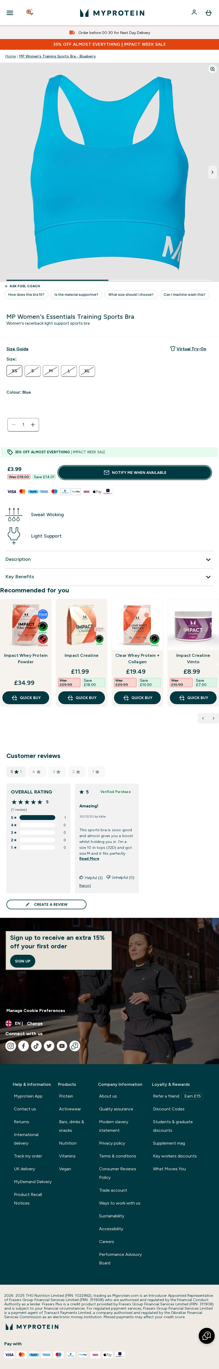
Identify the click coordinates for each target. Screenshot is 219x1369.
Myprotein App (28, 1096)
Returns (21, 1121)
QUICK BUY (30, 698)
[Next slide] (218, 665)
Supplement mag (169, 1143)
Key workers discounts (175, 1156)
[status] (23, 424)
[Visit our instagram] (10, 1046)
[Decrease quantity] (13, 424)
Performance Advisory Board (120, 1258)
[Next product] (213, 718)
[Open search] (30, 13)
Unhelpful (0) (123, 877)
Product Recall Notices (28, 1198)
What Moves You (169, 1169)
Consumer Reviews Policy (117, 1173)
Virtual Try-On (191, 349)
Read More (89, 858)
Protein (66, 1096)
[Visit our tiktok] (36, 1046)
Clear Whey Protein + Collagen (137, 658)
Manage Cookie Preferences (35, 1010)
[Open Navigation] (10, 13)
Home (10, 56)
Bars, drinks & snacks (71, 1126)
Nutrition (68, 1143)
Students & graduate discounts (173, 1126)
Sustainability (111, 1216)
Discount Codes (169, 1109)
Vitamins (67, 1156)
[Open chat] (74, 1046)
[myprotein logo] (112, 13)
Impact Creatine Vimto (193, 658)
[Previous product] (203, 718)
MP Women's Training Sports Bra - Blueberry (57, 56)
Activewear (70, 1109)
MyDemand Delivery (33, 1181)
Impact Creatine (82, 655)
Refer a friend (177, 1096)
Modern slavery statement (113, 1126)
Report (85, 885)
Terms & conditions (117, 1156)
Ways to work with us (119, 1203)
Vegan (65, 1169)
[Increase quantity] (33, 424)
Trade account (113, 1190)
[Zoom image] (212, 69)
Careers (106, 1241)
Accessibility (111, 1228)
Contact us (25, 1109)
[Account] (195, 13)
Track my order (28, 1156)
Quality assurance (116, 1109)
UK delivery (24, 1169)
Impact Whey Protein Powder (26, 658)
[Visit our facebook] (23, 1046)
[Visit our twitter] (49, 1046)
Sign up (22, 961)
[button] (206, 1336)
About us (108, 1096)
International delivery (26, 1138)
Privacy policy (112, 1143)
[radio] (14, 371)
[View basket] (208, 13)
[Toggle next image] (212, 172)
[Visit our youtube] (62, 1046)
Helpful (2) (94, 878)
